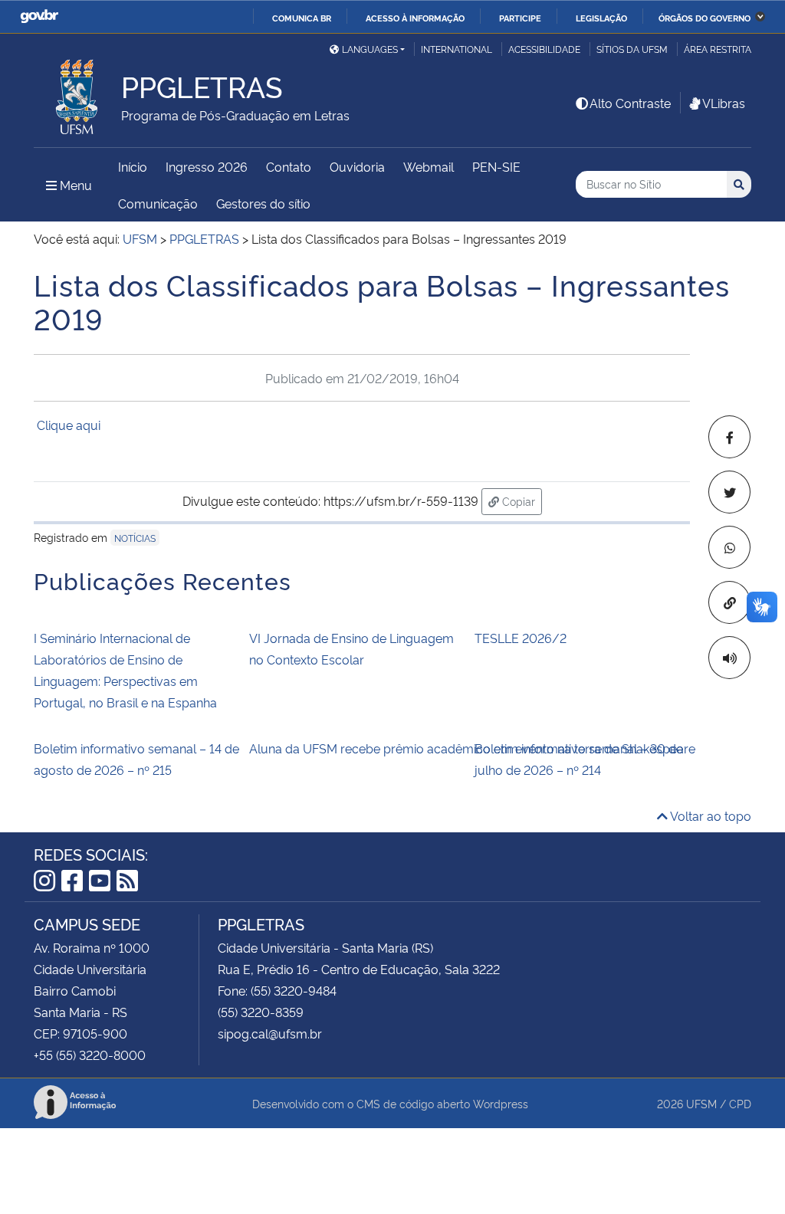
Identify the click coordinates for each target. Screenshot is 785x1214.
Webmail (428, 166)
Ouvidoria (357, 166)
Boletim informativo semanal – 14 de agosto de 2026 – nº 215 (136, 759)
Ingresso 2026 (207, 166)
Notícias (135, 537)
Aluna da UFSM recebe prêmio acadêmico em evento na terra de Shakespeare (357, 748)
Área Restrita (717, 48)
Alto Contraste (630, 102)
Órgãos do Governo (705, 17)
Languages (370, 48)
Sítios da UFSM (632, 48)
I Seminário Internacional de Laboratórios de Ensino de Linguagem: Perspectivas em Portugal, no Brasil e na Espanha (125, 669)
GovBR (39, 16)
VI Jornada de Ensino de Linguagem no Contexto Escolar (351, 648)
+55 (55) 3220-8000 (90, 1054)
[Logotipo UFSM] (77, 92)
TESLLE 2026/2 (521, 637)
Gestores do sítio (263, 203)
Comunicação (158, 203)
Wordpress (500, 1103)
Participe (520, 17)
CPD (740, 1103)
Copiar (520, 500)
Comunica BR (301, 17)
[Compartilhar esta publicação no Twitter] (729, 492)
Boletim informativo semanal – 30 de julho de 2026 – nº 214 (579, 759)
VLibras (723, 102)
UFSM (701, 1103)
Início (132, 166)
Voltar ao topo (709, 815)
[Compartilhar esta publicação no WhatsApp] (729, 547)
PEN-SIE (496, 166)
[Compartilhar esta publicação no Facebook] (729, 436)
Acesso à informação (415, 17)
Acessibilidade (544, 48)
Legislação (601, 17)
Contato (288, 166)
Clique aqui (70, 424)
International (456, 48)
